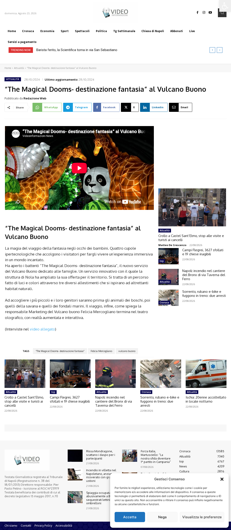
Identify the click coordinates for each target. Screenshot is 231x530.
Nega (162, 517)
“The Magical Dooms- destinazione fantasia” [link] (60, 351)
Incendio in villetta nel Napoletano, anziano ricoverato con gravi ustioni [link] (101, 475)
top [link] (162, 261)
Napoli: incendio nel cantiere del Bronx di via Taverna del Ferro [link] (203, 275)
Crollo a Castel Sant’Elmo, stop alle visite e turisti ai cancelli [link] (191, 238)
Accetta (129, 517)
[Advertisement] (192, 149)
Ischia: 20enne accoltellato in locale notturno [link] (206, 399)
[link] (225, 6)
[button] (222, 479)
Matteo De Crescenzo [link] (172, 245)
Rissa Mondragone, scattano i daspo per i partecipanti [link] (100, 454)
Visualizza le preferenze (202, 517)
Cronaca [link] (164, 302)
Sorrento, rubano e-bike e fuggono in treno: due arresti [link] (204, 293)
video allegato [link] (42, 329)
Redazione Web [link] (34, 98)
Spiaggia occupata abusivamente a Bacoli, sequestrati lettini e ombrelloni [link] (101, 498)
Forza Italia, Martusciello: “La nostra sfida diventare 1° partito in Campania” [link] (156, 456)
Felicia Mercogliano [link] (101, 351)
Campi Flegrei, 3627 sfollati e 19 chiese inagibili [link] (202, 252)
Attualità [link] (19, 68)
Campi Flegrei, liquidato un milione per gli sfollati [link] (75, 50)
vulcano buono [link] (126, 351)
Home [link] (8, 68)
